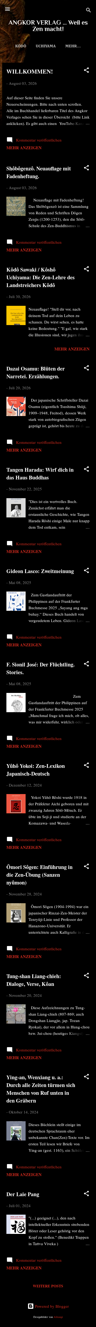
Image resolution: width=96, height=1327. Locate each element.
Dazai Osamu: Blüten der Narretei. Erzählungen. (35, 372)
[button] (86, 71)
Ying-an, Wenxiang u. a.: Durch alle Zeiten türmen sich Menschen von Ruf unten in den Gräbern (40, 1088)
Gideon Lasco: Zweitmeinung (40, 571)
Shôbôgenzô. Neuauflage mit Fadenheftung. (38, 172)
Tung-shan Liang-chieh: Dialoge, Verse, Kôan (33, 980)
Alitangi (58, 1317)
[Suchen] (88, 11)
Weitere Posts (48, 1286)
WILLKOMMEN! (29, 71)
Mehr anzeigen (24, 148)
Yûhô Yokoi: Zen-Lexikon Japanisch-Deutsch (35, 769)
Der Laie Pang (22, 1194)
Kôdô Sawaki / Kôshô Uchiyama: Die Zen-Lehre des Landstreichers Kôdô (40, 277)
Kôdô (20, 46)
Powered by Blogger (51, 1306)
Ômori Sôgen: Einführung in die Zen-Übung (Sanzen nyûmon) (39, 874)
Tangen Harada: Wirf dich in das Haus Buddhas (40, 473)
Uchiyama (46, 46)
